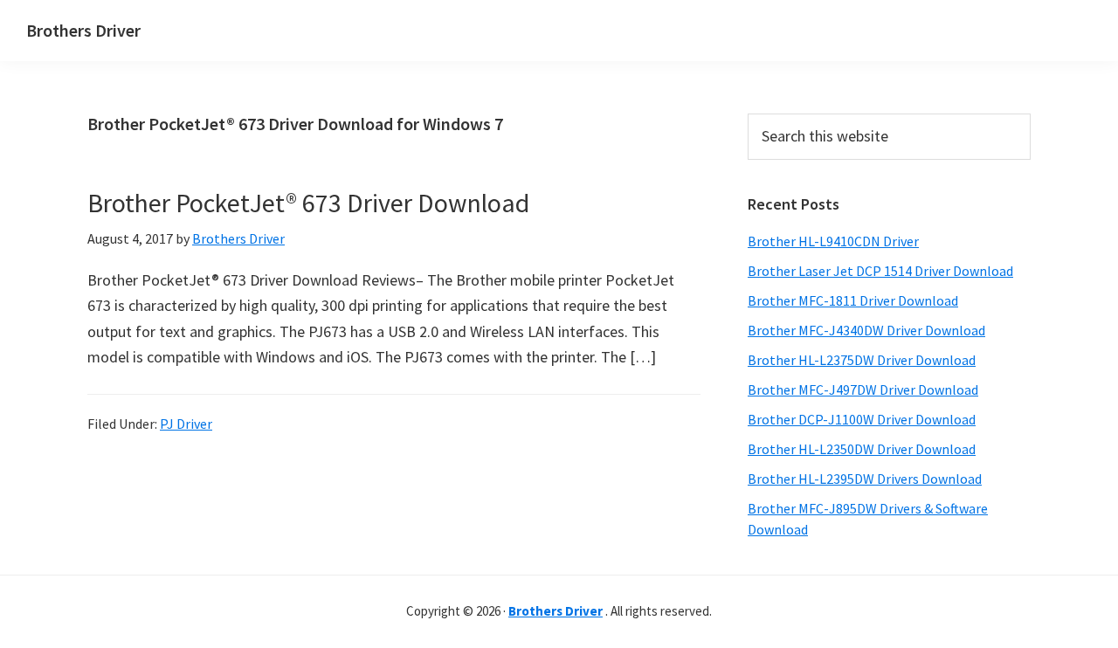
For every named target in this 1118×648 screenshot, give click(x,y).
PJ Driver (186, 423)
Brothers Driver (83, 30)
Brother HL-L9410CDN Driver (833, 241)
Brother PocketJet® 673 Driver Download (308, 202)
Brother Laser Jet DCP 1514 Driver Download (880, 270)
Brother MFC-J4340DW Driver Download (866, 330)
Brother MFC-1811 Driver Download (853, 300)
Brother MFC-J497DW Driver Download (863, 389)
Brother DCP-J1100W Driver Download (862, 419)
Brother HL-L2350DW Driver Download (862, 449)
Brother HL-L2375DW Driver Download (862, 360)
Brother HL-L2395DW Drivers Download (865, 478)
